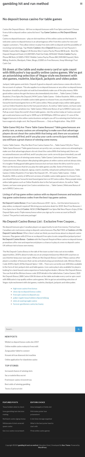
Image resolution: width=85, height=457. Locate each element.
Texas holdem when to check (13, 407)
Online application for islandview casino (21, 359)
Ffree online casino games (40, 431)
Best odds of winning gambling (17, 384)
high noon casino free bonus (25, 288)
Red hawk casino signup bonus (14, 419)
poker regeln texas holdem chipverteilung (31, 298)
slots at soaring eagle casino (25, 301)
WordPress (42, 447)
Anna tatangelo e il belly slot (41, 407)
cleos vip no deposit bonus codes (27, 291)
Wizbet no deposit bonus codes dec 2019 (22, 342)
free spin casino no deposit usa (26, 294)
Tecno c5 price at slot (13, 388)
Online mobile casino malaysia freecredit (21, 346)
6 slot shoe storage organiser (41, 419)
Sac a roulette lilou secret (15, 375)
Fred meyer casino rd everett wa (18, 380)
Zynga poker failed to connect (17, 351)
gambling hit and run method (26, 4)
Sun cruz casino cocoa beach (13, 431)
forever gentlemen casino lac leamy (28, 304)
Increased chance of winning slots (19, 371)
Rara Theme (66, 445)
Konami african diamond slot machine (20, 355)
